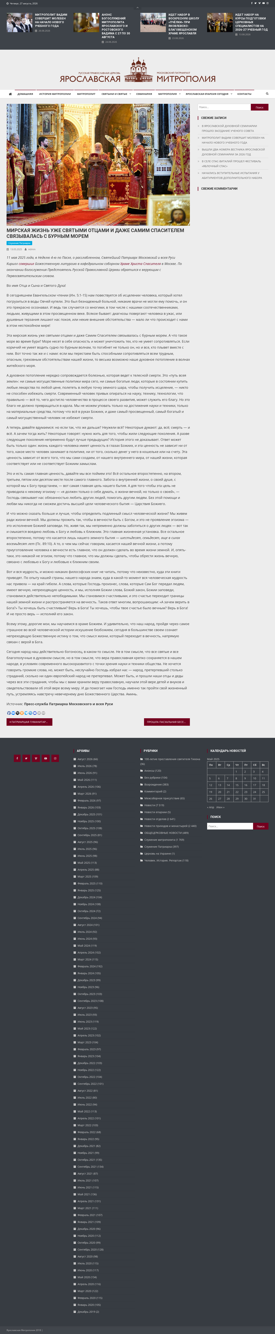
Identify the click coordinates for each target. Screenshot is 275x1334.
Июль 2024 (85, 932)
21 (228, 792)
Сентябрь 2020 (87, 1249)
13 (219, 785)
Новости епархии (155, 812)
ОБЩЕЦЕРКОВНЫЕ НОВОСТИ (163, 833)
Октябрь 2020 (86, 1242)
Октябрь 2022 (86, 1077)
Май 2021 (84, 1194)
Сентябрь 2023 (87, 1001)
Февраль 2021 (87, 1215)
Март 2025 (84, 876)
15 (237, 785)
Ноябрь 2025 (86, 821)
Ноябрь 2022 (86, 1070)
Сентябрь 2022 (87, 1083)
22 (237, 792)
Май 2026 (84, 780)
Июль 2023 (85, 1014)
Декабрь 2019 (86, 1311)
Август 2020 (85, 1256)
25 (263, 792)
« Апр (210, 807)
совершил (26, 263)
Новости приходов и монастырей (165, 826)
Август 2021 (85, 1173)
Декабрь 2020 (86, 1229)
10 (254, 778)
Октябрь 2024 (86, 911)
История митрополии (55, 94)
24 (254, 792)
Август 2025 (85, 842)
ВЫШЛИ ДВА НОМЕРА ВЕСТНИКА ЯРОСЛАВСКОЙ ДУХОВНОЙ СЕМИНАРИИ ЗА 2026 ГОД (233, 152)
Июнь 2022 (85, 1104)
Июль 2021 (85, 1180)
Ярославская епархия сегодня (207, 94)
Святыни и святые (114, 94)
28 (228, 798)
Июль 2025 (85, 849)
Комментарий (153, 791)
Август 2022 (85, 1090)
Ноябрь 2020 (86, 1235)
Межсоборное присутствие (161, 798)
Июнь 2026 (85, 773)
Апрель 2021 (86, 1201)
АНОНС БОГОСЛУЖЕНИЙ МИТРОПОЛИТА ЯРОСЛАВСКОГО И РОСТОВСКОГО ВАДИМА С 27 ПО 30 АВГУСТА (116, 26)
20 (219, 792)
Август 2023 (85, 1008)
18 (263, 785)
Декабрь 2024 (86, 897)
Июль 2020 (85, 1263)
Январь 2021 (86, 1222)
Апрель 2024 (86, 952)
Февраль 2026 (87, 800)
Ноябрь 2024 (86, 904)
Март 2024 (84, 959)
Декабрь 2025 (86, 814)
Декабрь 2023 (86, 980)
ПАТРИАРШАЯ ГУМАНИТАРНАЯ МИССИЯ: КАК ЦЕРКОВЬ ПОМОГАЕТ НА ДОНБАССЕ (31, 722)
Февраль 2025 (87, 883)
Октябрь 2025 (86, 828)
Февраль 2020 (87, 1298)
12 (210, 785)
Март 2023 (84, 1042)
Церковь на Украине (157, 853)
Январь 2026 (86, 807)
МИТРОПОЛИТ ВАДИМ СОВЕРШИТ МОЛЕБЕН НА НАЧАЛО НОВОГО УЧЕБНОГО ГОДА (51, 20)
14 (228, 785)
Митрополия (167, 94)
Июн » (220, 807)
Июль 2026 (85, 766)
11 (263, 778)
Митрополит (86, 94)
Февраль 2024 (87, 966)
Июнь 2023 (85, 1021)
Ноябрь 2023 (86, 987)
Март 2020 (84, 1291)
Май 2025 (84, 862)
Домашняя (25, 94)
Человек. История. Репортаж (163, 860)
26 (210, 798)
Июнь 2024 (85, 938)
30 (245, 798)
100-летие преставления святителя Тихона (172, 759)
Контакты (244, 94)
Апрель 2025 (86, 869)
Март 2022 (84, 1125)
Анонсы (149, 770)
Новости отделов (155, 819)
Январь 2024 (86, 973)
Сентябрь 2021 (87, 1166)
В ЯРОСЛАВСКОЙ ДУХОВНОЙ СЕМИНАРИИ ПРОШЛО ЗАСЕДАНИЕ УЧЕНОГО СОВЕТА (229, 128)
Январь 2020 (86, 1305)
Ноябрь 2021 (86, 1153)
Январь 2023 (86, 1056)
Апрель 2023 (86, 1035)
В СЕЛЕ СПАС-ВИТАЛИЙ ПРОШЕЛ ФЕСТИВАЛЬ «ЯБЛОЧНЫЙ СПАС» (231, 163)
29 (237, 798)
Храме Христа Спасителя (140, 263)
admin (32, 249)
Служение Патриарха (19, 243)
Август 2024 (85, 925)
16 (245, 785)
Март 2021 (84, 1208)
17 (254, 785)
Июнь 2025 (85, 856)
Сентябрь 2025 (87, 835)
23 (245, 792)
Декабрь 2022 (86, 1063)
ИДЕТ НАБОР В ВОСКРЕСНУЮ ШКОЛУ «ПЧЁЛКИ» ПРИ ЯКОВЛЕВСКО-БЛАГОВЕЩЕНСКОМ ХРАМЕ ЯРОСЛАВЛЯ (184, 24)
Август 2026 (85, 759)
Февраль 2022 (87, 1132)
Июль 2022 (85, 1097)
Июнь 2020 (85, 1270)
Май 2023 (84, 1028)
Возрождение (153, 784)
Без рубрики (152, 777)
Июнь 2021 (85, 1187)
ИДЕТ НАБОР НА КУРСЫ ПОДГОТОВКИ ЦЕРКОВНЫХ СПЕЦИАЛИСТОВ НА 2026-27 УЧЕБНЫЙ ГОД (251, 22)
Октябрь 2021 (86, 1159)
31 (254, 798)
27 (219, 798)
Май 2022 (84, 1111)
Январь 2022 (86, 1139)
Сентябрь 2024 (87, 918)
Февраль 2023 (87, 1049)
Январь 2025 (86, 890)
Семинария (144, 94)
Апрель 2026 (86, 786)
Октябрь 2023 (86, 994)
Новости (149, 805)
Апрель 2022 (86, 1118)
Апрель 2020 (86, 1284)
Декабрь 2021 (86, 1146)
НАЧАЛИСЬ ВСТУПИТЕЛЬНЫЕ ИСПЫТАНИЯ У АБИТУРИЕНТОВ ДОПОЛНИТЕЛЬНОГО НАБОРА (232, 175)
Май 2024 (84, 945)
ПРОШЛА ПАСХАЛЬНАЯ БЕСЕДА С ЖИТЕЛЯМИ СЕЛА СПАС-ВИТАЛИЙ (168, 722)
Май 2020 (84, 1277)
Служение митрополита (159, 839)
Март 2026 (84, 793)
